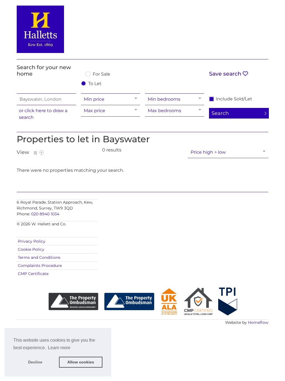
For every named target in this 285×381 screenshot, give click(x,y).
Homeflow (258, 322)
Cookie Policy (31, 249)
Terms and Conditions (39, 257)
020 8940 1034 (45, 213)
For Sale (101, 74)
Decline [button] (35, 362)
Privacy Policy (31, 241)
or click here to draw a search (43, 114)
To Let (95, 83)
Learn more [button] (59, 347)
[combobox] (46, 99)
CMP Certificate (33, 273)
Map (41, 152)
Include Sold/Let (234, 99)
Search (220, 113)
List (35, 152)
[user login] (247, 14)
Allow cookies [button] (80, 362)
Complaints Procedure (40, 265)
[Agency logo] (142, 28)
